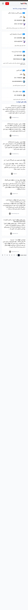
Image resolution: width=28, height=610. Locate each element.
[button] (3, 3)
